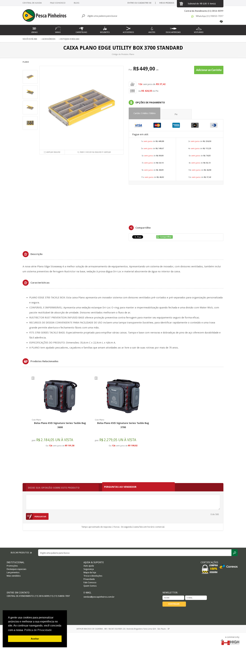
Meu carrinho (181, 3)
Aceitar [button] (35, 638)
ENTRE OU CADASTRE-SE (139, 3)
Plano (26, 62)
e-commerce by (232, 637)
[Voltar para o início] (46, 16)
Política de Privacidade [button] (38, 630)
